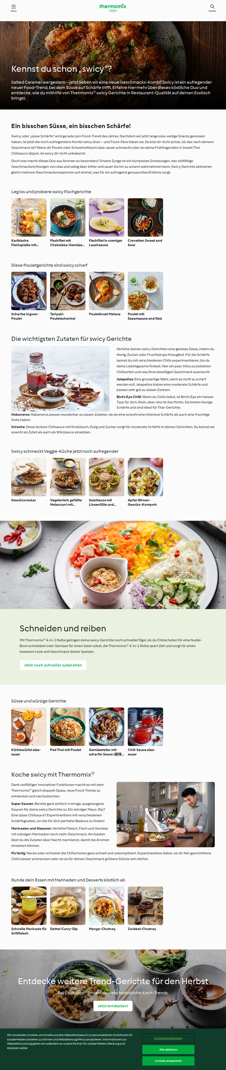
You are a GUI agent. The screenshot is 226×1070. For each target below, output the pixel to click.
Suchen (212, 10)
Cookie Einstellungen (168, 1038)
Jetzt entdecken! (113, 1006)
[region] (113, 1049)
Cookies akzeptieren (168, 1060)
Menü (14, 10)
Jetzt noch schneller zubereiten (53, 665)
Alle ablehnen (168, 1049)
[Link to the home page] (113, 8)
